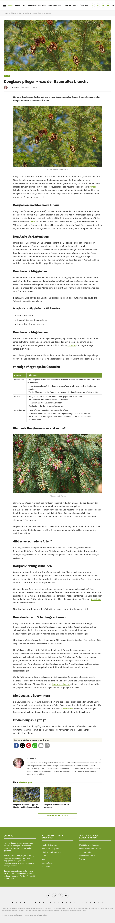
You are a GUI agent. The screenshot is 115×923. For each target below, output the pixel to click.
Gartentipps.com (16, 915)
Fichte (32, 222)
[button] (16, 745)
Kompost (71, 345)
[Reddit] (7, 128)
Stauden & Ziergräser (49, 845)
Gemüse (44, 856)
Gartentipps (70, 5)
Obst (43, 859)
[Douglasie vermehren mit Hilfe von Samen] (57, 794)
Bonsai (92, 187)
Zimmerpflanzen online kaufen (90, 849)
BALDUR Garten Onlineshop (89, 845)
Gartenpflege (55, 5)
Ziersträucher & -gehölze (50, 849)
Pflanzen (19, 5)
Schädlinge (96, 599)
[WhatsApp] (7, 136)
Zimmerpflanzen (47, 863)
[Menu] (4, 5)
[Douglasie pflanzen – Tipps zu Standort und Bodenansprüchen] (26, 794)
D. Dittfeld (15, 87)
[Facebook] (7, 99)
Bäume (7, 76)
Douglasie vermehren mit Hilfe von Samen (56, 806)
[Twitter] (7, 106)
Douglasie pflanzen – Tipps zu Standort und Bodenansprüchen (26, 806)
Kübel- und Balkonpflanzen (51, 852)
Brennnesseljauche (61, 684)
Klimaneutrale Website (87, 856)
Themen (26, 915)
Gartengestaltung (36, 5)
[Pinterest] (7, 114)
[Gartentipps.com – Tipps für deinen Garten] (10, 5)
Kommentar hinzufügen (57, 816)
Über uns (84, 5)
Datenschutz (43, 915)
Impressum (34, 915)
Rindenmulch (67, 709)
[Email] (7, 121)
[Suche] (113, 5)
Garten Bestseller (85, 852)
